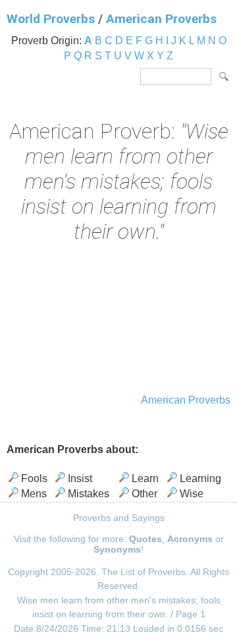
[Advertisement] (118, 320)
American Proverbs (161, 18)
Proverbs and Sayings (119, 517)
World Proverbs (51, 18)
